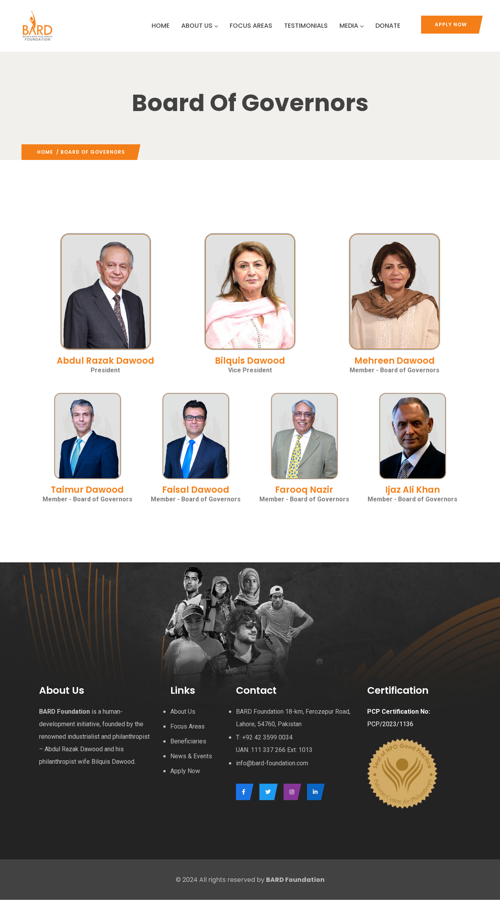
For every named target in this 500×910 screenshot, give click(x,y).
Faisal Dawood (195, 489)
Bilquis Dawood (250, 360)
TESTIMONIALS (306, 25)
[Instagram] (290, 792)
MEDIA (348, 25)
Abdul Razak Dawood (105, 360)
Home (45, 152)
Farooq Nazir (304, 489)
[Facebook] (243, 792)
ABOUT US (196, 25)
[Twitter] (266, 792)
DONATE (387, 25)
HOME (161, 25)
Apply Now (451, 24)
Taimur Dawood (87, 489)
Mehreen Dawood (394, 360)
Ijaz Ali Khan (412, 489)
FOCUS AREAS (251, 25)
